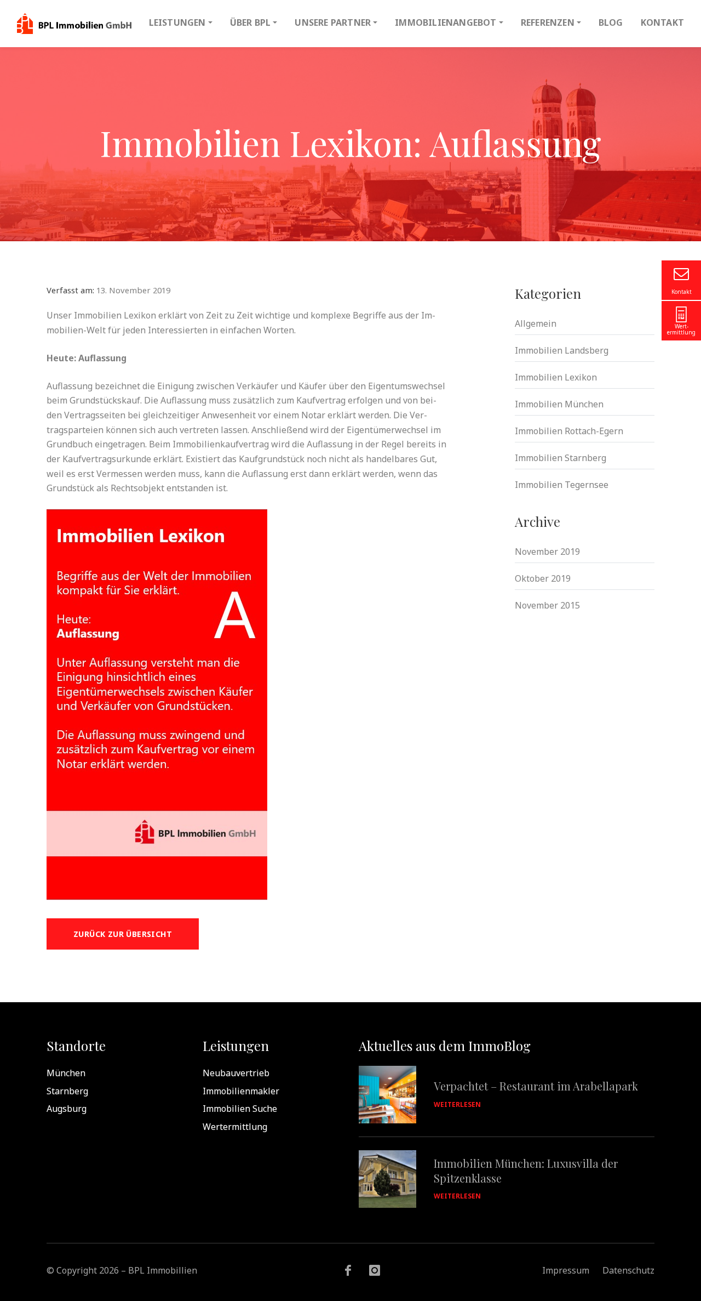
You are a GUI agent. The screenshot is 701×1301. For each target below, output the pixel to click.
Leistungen (177, 22)
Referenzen (547, 22)
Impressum (565, 1270)
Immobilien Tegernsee (561, 485)
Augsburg (67, 1109)
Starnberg (67, 1091)
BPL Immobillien (74, 23)
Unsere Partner (333, 22)
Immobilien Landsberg (561, 350)
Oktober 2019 (543, 578)
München (66, 1073)
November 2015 (547, 605)
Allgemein (535, 323)
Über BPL (250, 22)
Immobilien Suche (240, 1109)
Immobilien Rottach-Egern (569, 431)
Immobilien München (559, 404)
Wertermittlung (235, 1127)
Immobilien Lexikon (556, 377)
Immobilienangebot (445, 22)
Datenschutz (628, 1270)
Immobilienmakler (241, 1091)
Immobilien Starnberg (560, 458)
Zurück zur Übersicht (122, 934)
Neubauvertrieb (236, 1073)
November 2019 (547, 552)
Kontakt (662, 22)
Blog (611, 22)
